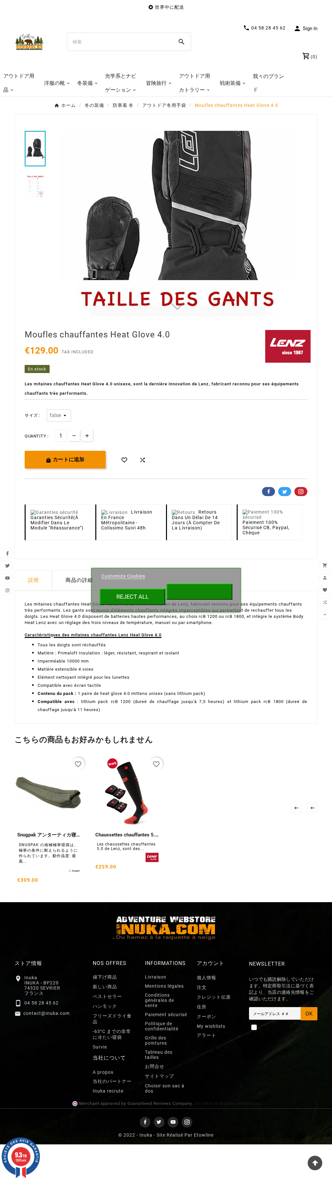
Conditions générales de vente (159, 1000)
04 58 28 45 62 (41, 1002)
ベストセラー (107, 996)
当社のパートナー (112, 1081)
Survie (100, 1047)
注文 (202, 987)
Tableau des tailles (158, 1055)
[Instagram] (187, 1122)
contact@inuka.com (46, 1013)
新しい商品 (105, 986)
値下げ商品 (105, 977)
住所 (202, 1006)
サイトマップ (159, 1076)
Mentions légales (164, 986)
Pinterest (300, 491)
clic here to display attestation (226, 1103)
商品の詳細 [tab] (79, 580)
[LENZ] (152, 857)
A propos (103, 1072)
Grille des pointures (156, 1040)
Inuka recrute (108, 1091)
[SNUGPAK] (73, 870)
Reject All (132, 596)
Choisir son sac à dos (164, 1088)
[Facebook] (145, 1122)
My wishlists (211, 1026)
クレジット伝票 (214, 997)
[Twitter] (159, 1122)
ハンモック (105, 1006)
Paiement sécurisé (166, 1014)
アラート (206, 1035)
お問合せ (154, 1066)
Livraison (155, 977)
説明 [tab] (33, 580)
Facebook (268, 491)
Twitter (284, 491)
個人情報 (206, 977)
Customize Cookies (123, 576)
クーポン (206, 1016)
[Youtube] (173, 1122)
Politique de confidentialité (161, 1026)
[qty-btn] (87, 435)
